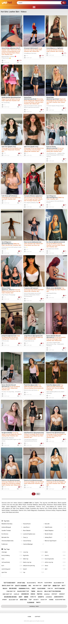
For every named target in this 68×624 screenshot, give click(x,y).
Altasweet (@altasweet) (31, 48)
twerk (33, 591)
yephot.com (32, 621)
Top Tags (6, 549)
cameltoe (33, 596)
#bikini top (61, 197)
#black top (39, 197)
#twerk (42, 482)
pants (38, 602)
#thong (9, 51)
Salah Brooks (55, 527)
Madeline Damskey (12, 523)
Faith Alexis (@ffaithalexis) (9, 196)
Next (38, 494)
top (33, 572)
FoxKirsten (12, 544)
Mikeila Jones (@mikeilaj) (53, 288)
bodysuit (54, 594)
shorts (55, 555)
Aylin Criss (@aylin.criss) (9, 146)
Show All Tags (34, 606)
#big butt (37, 100)
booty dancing (60, 588)
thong (51, 599)
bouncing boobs (55, 559)
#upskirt (4, 49)
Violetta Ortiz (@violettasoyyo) (55, 432)
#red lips (61, 51)
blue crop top (13, 599)
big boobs (33, 555)
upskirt (4, 599)
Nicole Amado (55, 534)
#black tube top (8, 337)
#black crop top (57, 243)
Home (29, 616)
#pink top (26, 386)
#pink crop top (15, 99)
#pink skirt (8, 100)
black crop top (33, 562)
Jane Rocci (33, 527)
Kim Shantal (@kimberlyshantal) (55, 242)
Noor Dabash (33, 530)
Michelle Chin (12, 537)
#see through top (29, 199)
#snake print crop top (52, 149)
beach (33, 569)
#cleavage (49, 100)
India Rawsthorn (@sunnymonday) (34, 432)
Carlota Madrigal (33, 544)
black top (44, 599)
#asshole (9, 53)
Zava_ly (33, 537)
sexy (12, 559)
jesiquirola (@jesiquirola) (9, 335)
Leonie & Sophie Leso (33, 534)
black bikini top (59, 582)
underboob (25, 594)
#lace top (36, 245)
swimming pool (12, 569)
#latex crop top (15, 291)
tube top (50, 588)
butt (12, 565)
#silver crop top (35, 102)
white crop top (55, 562)
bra (30, 585)
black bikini (41, 588)
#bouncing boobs (38, 388)
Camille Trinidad (12, 530)
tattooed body (12, 562)
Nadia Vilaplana (55, 530)
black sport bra (60, 599)
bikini (55, 552)
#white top (37, 289)
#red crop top (30, 49)
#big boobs (31, 100)
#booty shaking (28, 388)
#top (33, 197)
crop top (33, 552)
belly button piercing (33, 565)
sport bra (12, 572)
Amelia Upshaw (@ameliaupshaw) (11, 97)
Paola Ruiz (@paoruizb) (31, 385)
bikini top (33, 559)
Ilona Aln (55, 523)
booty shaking (12, 555)
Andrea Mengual (12, 527)
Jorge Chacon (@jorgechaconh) (33, 335)
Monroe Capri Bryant (55, 540)
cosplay (16, 594)
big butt (36, 599)
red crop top (37, 585)
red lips (40, 582)
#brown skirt (9, 245)
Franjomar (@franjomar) (31, 288)
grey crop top (7, 594)
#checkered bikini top (36, 337)
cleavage (12, 552)
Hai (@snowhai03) (7, 432)
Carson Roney (33, 540)
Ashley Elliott (55, 537)
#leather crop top (58, 49)
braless (39, 591)
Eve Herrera (12, 534)
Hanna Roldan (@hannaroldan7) (11, 48)
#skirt (8, 49)
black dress (48, 582)
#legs (36, 49)
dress (55, 565)
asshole (47, 594)
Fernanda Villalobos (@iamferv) (33, 196)
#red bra (4, 51)
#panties (14, 51)
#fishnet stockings (29, 434)
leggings (49, 597)
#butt (13, 53)
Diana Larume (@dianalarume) (32, 242)
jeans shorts (58, 597)
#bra (19, 49)
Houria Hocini (33, 523)
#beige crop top (6, 483)
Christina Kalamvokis (12, 540)
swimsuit (62, 594)
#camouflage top (51, 289)
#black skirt (14, 49)
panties (39, 594)
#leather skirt (9, 54)
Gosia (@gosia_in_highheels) (54, 48)
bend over (23, 599)
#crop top (49, 49)
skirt (55, 569)
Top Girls (6, 521)
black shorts (31, 582)
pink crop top (11, 591)
